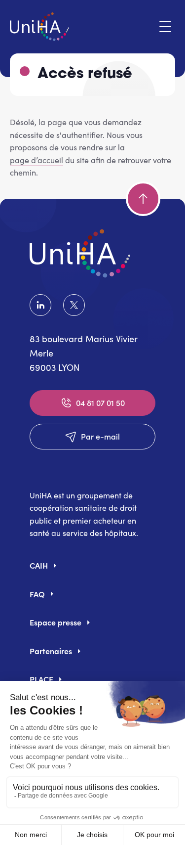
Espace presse (55, 622)
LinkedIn (42, 305)
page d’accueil (36, 160)
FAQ (37, 593)
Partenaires (51, 650)
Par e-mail (100, 436)
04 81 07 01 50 (100, 402)
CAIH (39, 565)
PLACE (41, 678)
